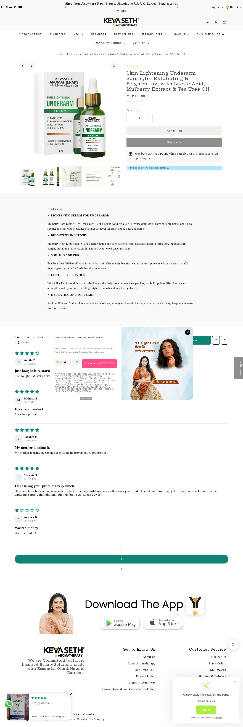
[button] (58, 362)
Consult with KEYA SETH (99, 363)
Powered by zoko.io (86, 398)
